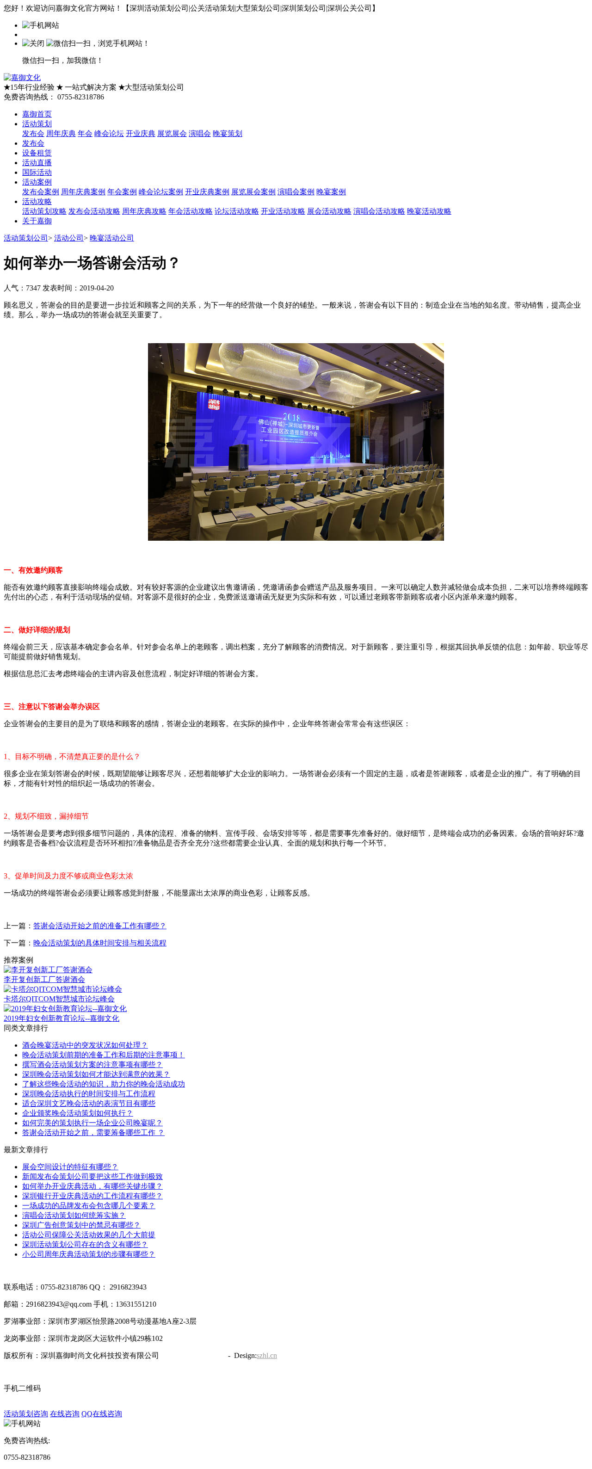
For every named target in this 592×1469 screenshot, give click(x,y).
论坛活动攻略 (237, 211)
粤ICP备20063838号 (192, 1355)
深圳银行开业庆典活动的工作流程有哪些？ (92, 1196)
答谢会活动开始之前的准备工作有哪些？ (99, 926)
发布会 (33, 133)
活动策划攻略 (44, 211)
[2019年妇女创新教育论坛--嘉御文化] (65, 1008)
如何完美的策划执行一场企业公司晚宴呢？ (92, 1123)
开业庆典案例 (207, 192)
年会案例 (122, 192)
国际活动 (37, 172)
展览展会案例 (253, 192)
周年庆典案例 (83, 192)
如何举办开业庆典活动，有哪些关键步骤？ (92, 1186)
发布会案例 (40, 192)
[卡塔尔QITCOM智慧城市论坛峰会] (63, 989)
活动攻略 (37, 201)
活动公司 (69, 238)
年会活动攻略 (190, 211)
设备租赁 (37, 153)
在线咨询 (65, 1414)
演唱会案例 (296, 192)
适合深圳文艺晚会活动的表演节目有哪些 (88, 1103)
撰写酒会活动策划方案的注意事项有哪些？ (92, 1064)
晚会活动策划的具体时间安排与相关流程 (99, 943)
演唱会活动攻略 (379, 211)
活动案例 (37, 182)
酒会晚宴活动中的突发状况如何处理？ (85, 1045)
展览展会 (172, 133)
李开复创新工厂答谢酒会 (44, 979)
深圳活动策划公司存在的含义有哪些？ (85, 1244)
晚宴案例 (331, 192)
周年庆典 (61, 133)
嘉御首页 (37, 114)
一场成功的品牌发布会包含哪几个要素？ (88, 1206)
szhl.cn (267, 1355)
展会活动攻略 (329, 211)
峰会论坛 (109, 133)
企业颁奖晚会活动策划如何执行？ (77, 1113)
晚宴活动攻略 (429, 211)
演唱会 (200, 133)
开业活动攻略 (283, 211)
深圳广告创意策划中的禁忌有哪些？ (81, 1225)
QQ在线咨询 (101, 1414)
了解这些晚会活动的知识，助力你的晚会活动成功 (103, 1084)
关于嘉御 (37, 221)
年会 (85, 133)
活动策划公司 (26, 238)
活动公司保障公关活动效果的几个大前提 (88, 1235)
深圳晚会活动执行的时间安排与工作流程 (88, 1094)
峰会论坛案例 (161, 192)
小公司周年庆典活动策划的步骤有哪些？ (88, 1254)
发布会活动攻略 (94, 211)
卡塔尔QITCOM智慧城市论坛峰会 (59, 999)
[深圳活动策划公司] (22, 77)
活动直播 (37, 163)
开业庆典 (140, 133)
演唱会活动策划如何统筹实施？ (74, 1215)
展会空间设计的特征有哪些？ (70, 1167)
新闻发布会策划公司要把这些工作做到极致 (92, 1176)
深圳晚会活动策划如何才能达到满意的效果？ (96, 1074)
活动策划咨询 (26, 1414)
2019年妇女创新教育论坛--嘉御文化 (61, 1018)
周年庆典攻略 (144, 211)
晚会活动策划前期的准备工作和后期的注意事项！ (103, 1055)
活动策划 (37, 124)
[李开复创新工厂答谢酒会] (48, 970)
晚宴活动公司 (112, 238)
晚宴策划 (227, 133)
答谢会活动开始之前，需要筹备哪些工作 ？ (93, 1132)
